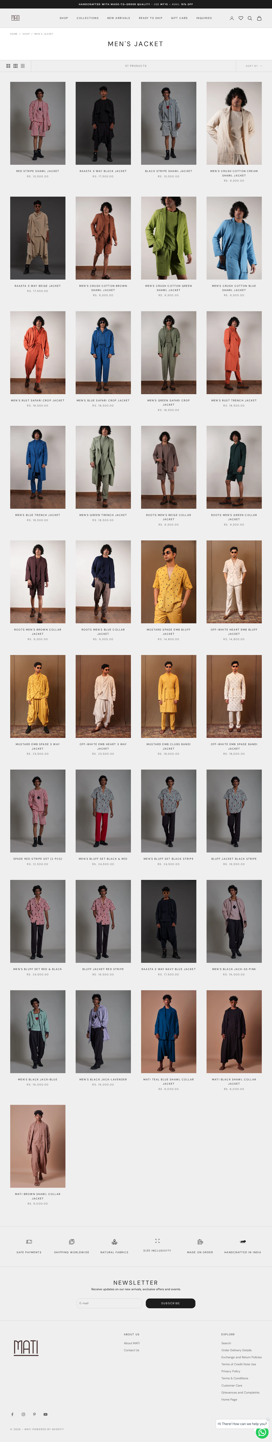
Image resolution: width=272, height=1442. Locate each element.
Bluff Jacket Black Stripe (234, 859)
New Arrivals (118, 18)
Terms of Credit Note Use (238, 1364)
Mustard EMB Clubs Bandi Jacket (169, 746)
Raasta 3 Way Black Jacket (103, 171)
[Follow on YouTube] (45, 1414)
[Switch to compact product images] (23, 66)
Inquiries (204, 18)
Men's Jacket (44, 34)
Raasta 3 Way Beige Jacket (38, 286)
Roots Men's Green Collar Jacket (234, 517)
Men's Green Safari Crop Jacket (168, 402)
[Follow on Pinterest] (34, 1414)
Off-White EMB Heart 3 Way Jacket (103, 746)
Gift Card (179, 18)
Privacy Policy (230, 1371)
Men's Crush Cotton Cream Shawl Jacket (234, 173)
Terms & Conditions (234, 1378)
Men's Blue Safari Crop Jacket (103, 400)
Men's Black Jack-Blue (37, 1079)
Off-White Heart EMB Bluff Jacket (234, 632)
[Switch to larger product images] (8, 66)
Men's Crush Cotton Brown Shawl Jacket (103, 288)
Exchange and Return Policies (241, 1357)
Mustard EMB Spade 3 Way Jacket (38, 746)
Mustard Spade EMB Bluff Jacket (169, 632)
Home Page (229, 1399)
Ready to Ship (151, 18)
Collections (88, 18)
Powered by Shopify (48, 1429)
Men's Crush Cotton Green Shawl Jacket (168, 288)
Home (14, 34)
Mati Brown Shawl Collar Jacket (38, 1196)
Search (226, 1343)
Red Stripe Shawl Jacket (38, 171)
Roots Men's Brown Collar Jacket (37, 632)
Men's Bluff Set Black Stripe (169, 859)
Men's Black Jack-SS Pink (234, 969)
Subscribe (170, 1303)
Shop (64, 18)
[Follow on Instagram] (23, 1414)
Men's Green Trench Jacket (103, 515)
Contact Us (131, 1350)
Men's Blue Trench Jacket (38, 515)
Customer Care (231, 1385)
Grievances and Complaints (240, 1392)
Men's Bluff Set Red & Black (37, 969)
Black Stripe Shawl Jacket (168, 171)
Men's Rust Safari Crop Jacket (38, 400)
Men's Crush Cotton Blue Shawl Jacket (234, 288)
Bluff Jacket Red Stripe (103, 969)
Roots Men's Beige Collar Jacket (168, 517)
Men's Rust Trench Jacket (234, 400)
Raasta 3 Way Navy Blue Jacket (169, 969)
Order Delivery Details (236, 1350)
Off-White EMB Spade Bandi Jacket (234, 746)
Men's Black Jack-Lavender (103, 1079)
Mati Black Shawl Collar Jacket (234, 1081)
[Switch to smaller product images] (15, 66)
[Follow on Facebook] (12, 1414)
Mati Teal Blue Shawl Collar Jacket (168, 1081)
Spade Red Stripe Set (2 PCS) (37, 859)
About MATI (132, 1343)
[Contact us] (262, 1432)
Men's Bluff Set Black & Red (103, 859)
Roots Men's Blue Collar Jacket (103, 632)
